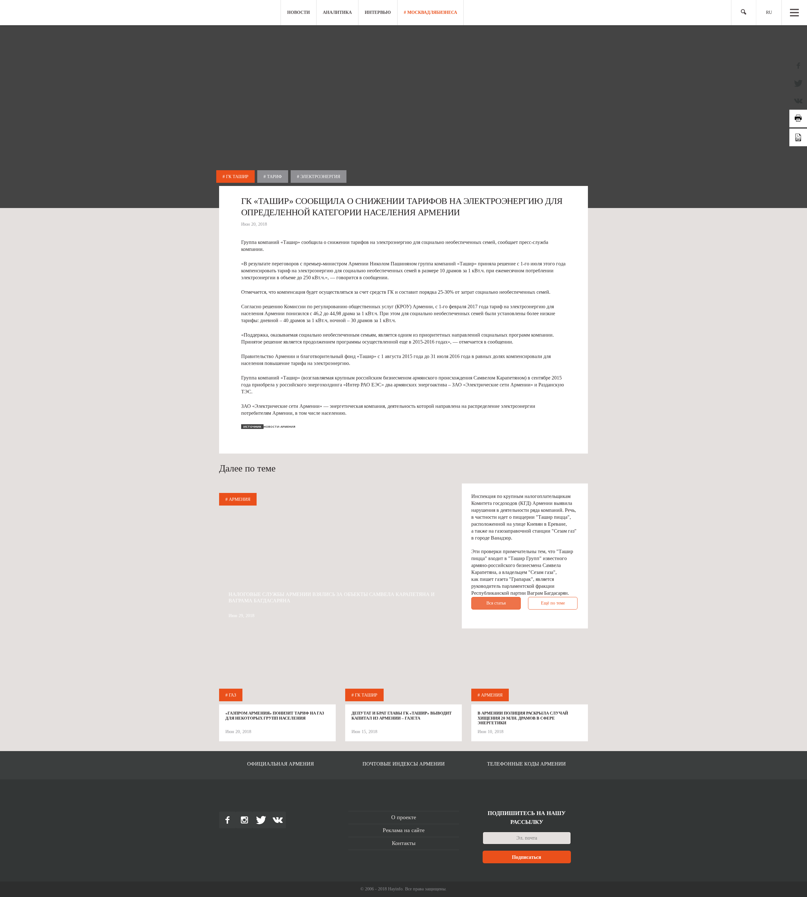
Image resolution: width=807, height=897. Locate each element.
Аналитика (337, 12)
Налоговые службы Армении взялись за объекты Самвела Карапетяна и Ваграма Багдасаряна (332, 597)
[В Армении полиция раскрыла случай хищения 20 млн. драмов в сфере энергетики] (529, 673)
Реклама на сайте (404, 830)
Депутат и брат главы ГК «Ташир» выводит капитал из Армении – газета (401, 715)
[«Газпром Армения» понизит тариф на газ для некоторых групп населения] (277, 673)
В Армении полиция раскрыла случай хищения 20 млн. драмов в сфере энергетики (523, 718)
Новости (298, 12)
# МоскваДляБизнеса (430, 12)
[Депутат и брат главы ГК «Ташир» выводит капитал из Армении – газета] (403, 673)
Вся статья (496, 603)
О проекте (403, 817)
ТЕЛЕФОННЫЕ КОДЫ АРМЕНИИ (526, 764)
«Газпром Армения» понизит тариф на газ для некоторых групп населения (274, 715)
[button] (741, 13)
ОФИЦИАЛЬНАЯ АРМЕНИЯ (280, 764)
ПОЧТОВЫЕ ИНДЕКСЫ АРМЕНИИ (404, 764)
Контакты (403, 843)
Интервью (378, 12)
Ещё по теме (553, 603)
